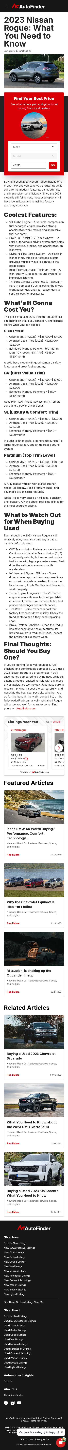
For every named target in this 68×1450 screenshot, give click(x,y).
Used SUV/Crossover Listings (20, 1320)
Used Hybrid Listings (15, 1367)
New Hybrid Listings (14, 1294)
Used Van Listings (13, 1339)
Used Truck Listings (14, 1325)
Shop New (11, 1237)
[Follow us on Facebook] (6, 1403)
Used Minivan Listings (15, 1344)
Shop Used (12, 1310)
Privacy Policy (42, 1439)
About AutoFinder (13, 1395)
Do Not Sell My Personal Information (34, 1444)
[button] (41, 1432)
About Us (10, 1389)
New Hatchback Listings (17, 1275)
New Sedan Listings (14, 1257)
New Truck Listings (14, 1252)
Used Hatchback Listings (17, 1348)
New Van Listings (13, 1266)
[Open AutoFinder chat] (61, 1443)
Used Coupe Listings (15, 1334)
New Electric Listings (15, 1289)
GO (53, 165)
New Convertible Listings (17, 1280)
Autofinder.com (25, 708)
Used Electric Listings (15, 1362)
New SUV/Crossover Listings (19, 1247)
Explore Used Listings (15, 1316)
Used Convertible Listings (18, 1353)
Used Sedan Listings (15, 1330)
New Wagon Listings (15, 1284)
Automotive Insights (19, 1375)
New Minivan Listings (15, 1271)
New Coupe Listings (15, 1261)
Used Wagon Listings (15, 1358)
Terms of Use (26, 1439)
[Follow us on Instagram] (13, 1403)
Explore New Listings (15, 1243)
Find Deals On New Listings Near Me (23, 1302)
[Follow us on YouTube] (19, 1403)
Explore (8, 1381)
